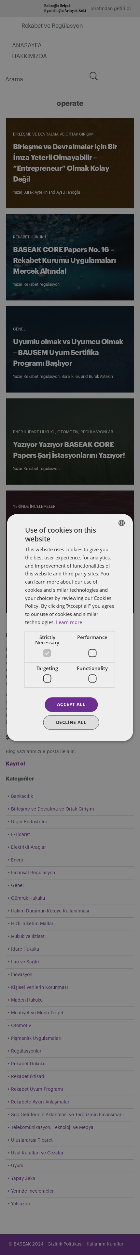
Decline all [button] (71, 722)
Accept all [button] (71, 704)
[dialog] (70, 627)
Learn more (69, 622)
